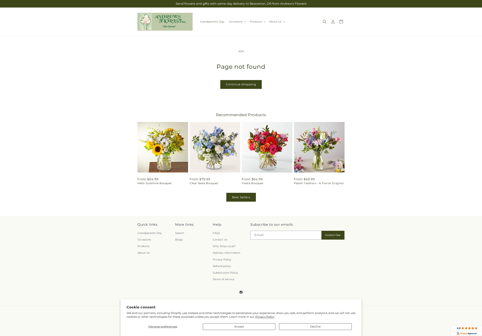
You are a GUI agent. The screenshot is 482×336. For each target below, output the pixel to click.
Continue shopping (241, 84)
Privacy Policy (265, 317)
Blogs (179, 239)
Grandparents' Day (149, 233)
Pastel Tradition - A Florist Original (319, 183)
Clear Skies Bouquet (204, 183)
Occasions (144, 239)
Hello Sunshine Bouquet (154, 183)
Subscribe (333, 235)
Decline (315, 326)
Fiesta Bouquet (252, 183)
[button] (237, 22)
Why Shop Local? (224, 246)
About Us (143, 252)
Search (179, 233)
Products (143, 246)
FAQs (216, 233)
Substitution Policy (225, 272)
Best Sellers (241, 197)
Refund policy (222, 266)
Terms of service (223, 279)
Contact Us (220, 239)
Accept (239, 326)
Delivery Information (226, 252)
